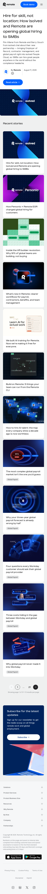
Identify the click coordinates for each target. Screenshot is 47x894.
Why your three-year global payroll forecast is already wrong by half (21, 520)
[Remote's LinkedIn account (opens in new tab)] (20, 887)
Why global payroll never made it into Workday (23, 665)
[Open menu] (41, 4)
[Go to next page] (35, 687)
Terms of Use (37, 870)
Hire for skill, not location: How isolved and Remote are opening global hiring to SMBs (22, 26)
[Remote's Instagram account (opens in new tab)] (34, 887)
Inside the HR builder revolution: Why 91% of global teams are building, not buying (23, 253)
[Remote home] (9, 4)
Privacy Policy (10, 870)
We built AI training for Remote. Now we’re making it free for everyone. (22, 343)
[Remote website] (12, 73)
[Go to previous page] (11, 687)
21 (29, 687)
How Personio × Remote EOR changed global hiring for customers (21, 209)
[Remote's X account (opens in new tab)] (27, 887)
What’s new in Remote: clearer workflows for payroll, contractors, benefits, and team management (23, 298)
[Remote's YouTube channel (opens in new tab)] (13, 887)
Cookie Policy (23, 870)
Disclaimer (19, 878)
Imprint (29, 878)
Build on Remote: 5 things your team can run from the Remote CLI (22, 387)
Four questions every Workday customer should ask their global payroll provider (23, 569)
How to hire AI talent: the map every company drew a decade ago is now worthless (22, 431)
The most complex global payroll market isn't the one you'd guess (23, 473)
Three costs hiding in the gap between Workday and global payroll (21, 618)
